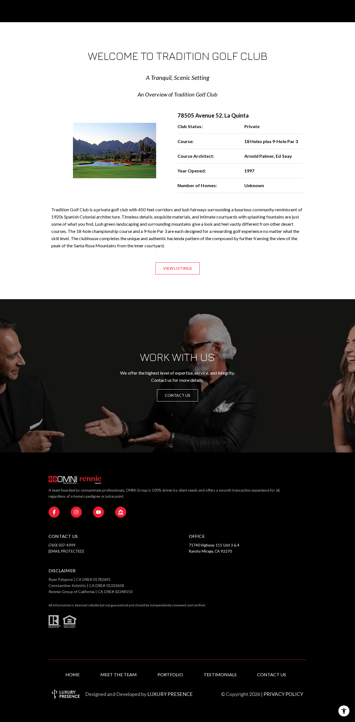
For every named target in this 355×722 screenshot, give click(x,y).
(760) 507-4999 (62, 545)
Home (72, 674)
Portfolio (170, 674)
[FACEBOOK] (54, 512)
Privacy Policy (283, 694)
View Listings (177, 268)
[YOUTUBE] (98, 512)
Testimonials (220, 674)
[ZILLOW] (120, 512)
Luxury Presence (170, 694)
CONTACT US (271, 674)
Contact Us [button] (178, 395)
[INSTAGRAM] (76, 512)
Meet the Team (118, 674)
